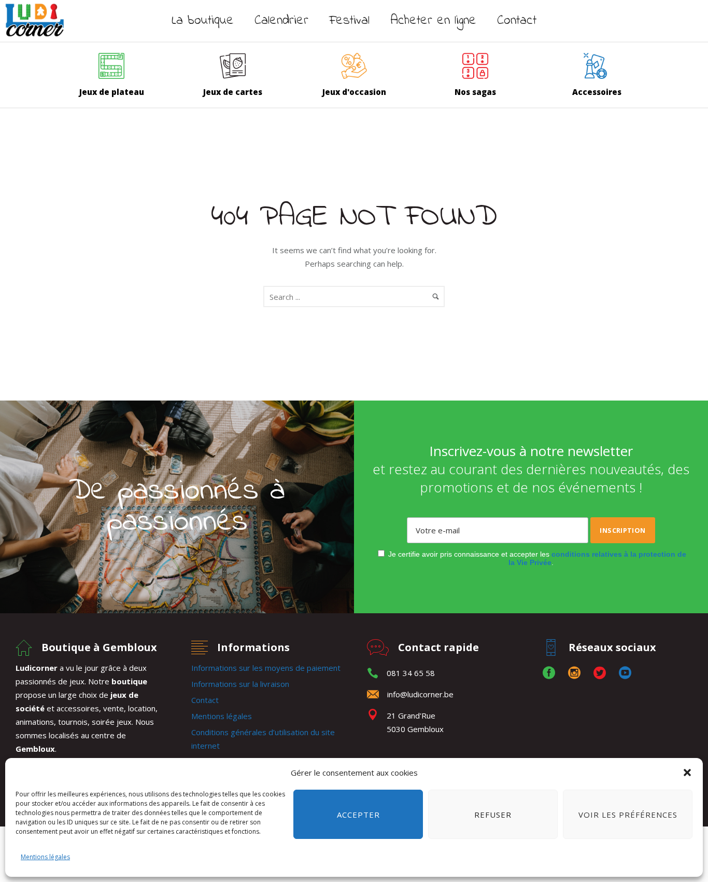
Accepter (358, 814)
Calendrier (281, 20)
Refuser (493, 814)
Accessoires (596, 92)
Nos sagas (475, 92)
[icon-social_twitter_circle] (602, 673)
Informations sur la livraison (240, 684)
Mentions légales (45, 856)
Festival (349, 20)
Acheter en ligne (433, 20)
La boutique (203, 20)
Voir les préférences (627, 814)
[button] (687, 772)
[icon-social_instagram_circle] (577, 673)
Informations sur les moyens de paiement (266, 668)
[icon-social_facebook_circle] (551, 673)
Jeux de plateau (111, 92)
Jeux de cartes (232, 92)
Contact (516, 20)
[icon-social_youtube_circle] (625, 673)
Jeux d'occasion (354, 92)
